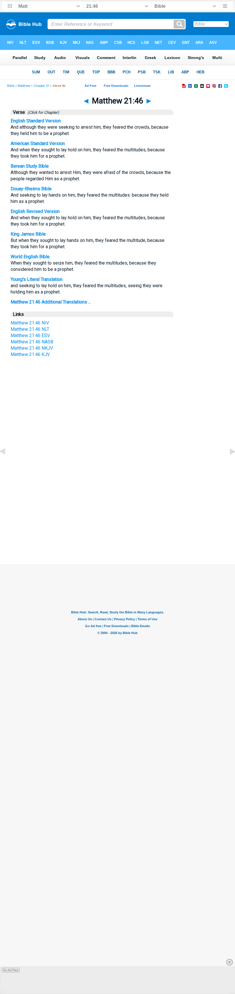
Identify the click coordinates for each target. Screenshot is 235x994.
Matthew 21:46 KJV (30, 354)
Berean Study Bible (30, 166)
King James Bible (28, 234)
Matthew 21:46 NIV (30, 323)
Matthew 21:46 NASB (32, 342)
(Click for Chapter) (42, 112)
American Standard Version (38, 143)
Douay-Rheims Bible (31, 188)
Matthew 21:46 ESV (30, 335)
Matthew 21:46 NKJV (32, 348)
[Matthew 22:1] (228, 464)
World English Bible (30, 256)
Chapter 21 (41, 86)
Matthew (24, 86)
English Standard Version (36, 121)
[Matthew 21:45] (7, 464)
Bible (10, 86)
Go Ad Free (10, 970)
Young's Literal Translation (36, 279)
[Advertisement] (117, 510)
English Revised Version (35, 211)
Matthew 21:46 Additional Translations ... (51, 302)
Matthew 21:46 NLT (30, 329)
